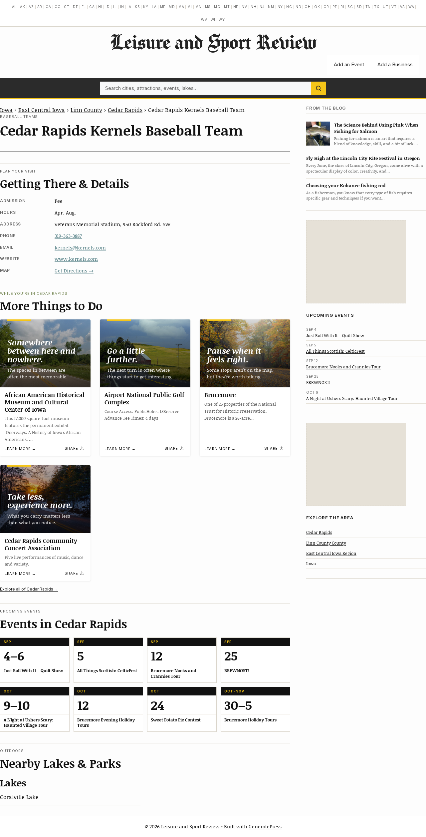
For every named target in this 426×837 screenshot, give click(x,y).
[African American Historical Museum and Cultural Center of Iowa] (45, 353)
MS (208, 7)
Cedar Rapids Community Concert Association (41, 544)
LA (154, 7)
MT (227, 7)
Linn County (86, 110)
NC (289, 7)
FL (84, 7)
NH (254, 7)
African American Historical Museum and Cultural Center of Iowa (45, 401)
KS (137, 7)
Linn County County (326, 543)
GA (92, 7)
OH (308, 7)
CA (48, 7)
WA (411, 7)
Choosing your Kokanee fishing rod (345, 185)
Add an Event (349, 64)
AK (22, 7)
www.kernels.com (76, 258)
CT (67, 7)
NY (280, 7)
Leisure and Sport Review (213, 41)
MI (189, 7)
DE (75, 7)
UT (385, 7)
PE (334, 7)
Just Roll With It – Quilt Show (335, 335)
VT (394, 7)
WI (213, 20)
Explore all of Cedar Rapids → (29, 589)
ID (108, 7)
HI (100, 7)
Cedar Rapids (125, 110)
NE (236, 7)
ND (299, 7)
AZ (31, 7)
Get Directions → (74, 270)
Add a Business (395, 64)
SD (359, 7)
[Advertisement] (356, 261)
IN (122, 7)
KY (145, 7)
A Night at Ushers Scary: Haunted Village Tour (352, 398)
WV (204, 20)
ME (163, 7)
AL (14, 7)
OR (326, 7)
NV (244, 7)
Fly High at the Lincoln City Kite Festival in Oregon (363, 158)
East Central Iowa (41, 110)
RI (342, 7)
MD (172, 7)
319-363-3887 (68, 235)
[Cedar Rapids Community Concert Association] (45, 499)
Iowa (6, 110)
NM (271, 7)
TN (368, 7)
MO (217, 7)
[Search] (318, 88)
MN (198, 7)
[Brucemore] (245, 353)
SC (350, 7)
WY (222, 20)
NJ (262, 7)
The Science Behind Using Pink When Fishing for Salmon (376, 127)
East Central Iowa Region (331, 553)
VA (402, 7)
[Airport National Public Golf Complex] (145, 353)
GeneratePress (265, 826)
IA (129, 7)
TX (376, 7)
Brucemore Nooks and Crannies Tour (343, 367)
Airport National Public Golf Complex (144, 398)
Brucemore (220, 394)
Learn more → (20, 448)
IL (115, 7)
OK (317, 7)
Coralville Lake (19, 797)
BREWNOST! (318, 382)
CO (58, 7)
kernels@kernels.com (80, 247)
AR (40, 7)
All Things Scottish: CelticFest (335, 351)
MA (181, 7)
